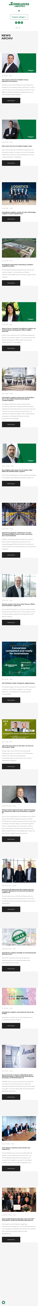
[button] (19, 10)
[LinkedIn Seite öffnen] (22, 22)
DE (17, 28)
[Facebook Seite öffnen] (16, 22)
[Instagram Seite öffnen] (19, 22)
